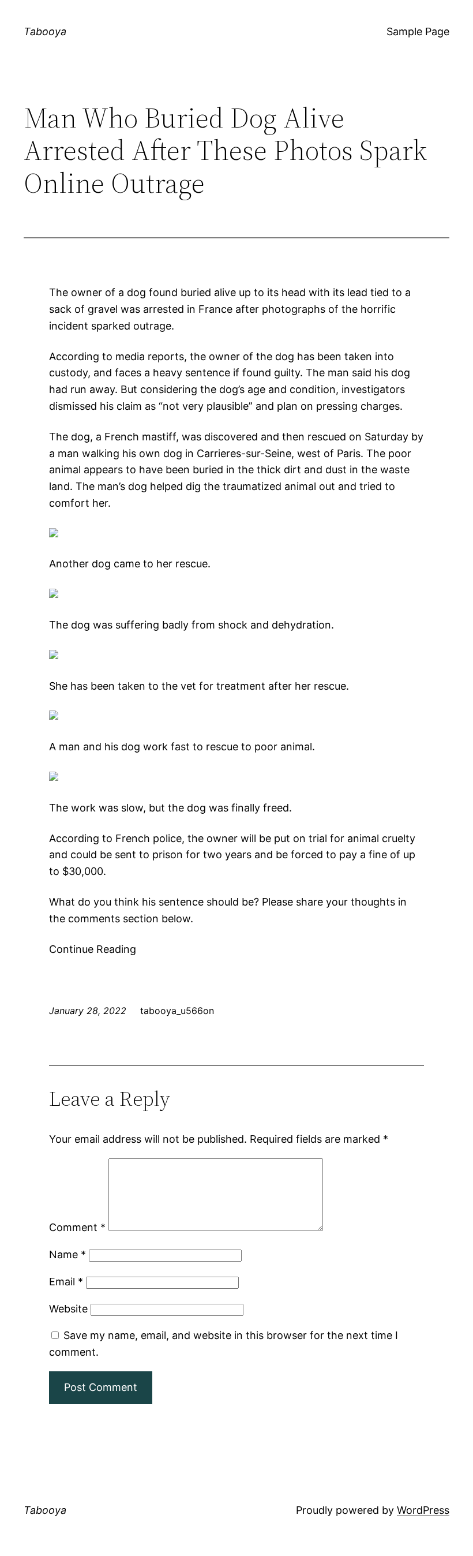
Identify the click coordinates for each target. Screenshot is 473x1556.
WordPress (423, 1510)
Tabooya (45, 31)
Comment (77, 1227)
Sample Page (417, 31)
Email (66, 1282)
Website (68, 1309)
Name (67, 1254)
